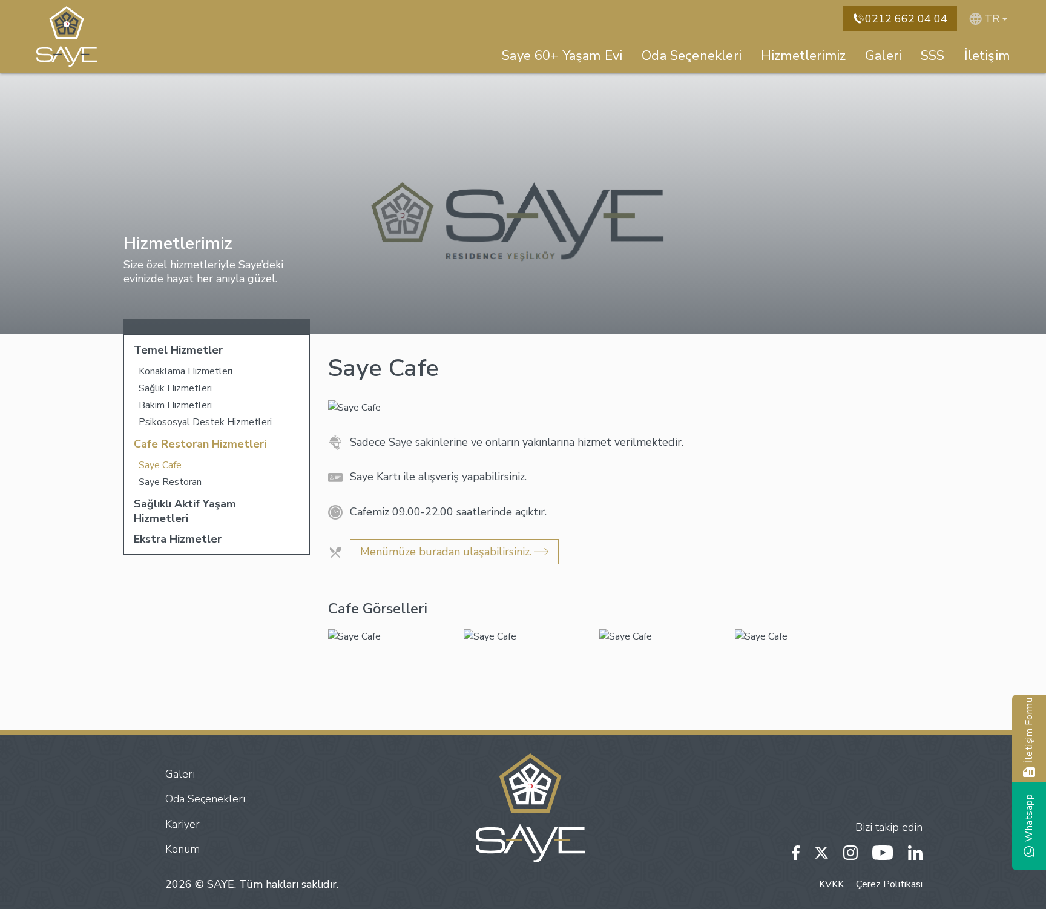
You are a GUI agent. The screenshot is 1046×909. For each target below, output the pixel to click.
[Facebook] (796, 851)
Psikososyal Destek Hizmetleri (205, 422)
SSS (933, 55)
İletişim (987, 55)
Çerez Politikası (889, 884)
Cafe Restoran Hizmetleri (200, 444)
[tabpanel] (396, 636)
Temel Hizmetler (178, 350)
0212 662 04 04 (906, 19)
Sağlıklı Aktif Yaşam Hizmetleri (185, 511)
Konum (182, 849)
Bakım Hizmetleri (175, 405)
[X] (821, 851)
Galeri (883, 55)
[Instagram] (850, 851)
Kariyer (182, 824)
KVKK (831, 884)
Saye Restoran (170, 482)
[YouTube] (882, 851)
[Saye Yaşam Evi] (66, 36)
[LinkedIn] (915, 851)
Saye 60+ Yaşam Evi (562, 55)
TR (991, 19)
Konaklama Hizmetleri (185, 371)
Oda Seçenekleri (692, 55)
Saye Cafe (160, 465)
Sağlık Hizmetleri (175, 388)
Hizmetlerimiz (803, 55)
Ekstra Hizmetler (178, 539)
